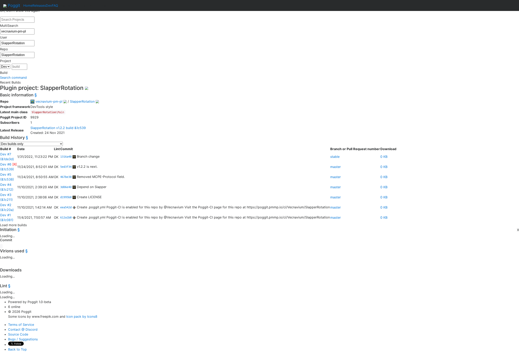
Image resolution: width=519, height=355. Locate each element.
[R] (14, 164)
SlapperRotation (82, 101)
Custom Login (96, 5)
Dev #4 (5, 185)
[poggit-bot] (74, 207)
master (335, 167)
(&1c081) (6, 220)
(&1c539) (7, 169)
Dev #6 (5, 164)
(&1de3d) (7, 159)
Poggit (13, 5)
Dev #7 (5, 154)
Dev (49, 5)
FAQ (55, 5)
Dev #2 (5, 205)
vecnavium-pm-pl (48, 101)
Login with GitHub (72, 5)
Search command (13, 77)
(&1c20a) (7, 210)
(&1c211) (6, 200)
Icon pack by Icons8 (81, 316)
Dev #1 (5, 215)
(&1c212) (6, 189)
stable (335, 157)
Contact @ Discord (23, 329)
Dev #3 (5, 195)
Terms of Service (21, 325)
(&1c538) (7, 179)
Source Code (18, 334)
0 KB (383, 157)
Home (27, 5)
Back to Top (17, 349)
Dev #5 (5, 174)
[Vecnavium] (74, 156)
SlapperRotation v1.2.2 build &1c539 (58, 128)
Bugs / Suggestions (23, 339)
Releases (39, 5)
